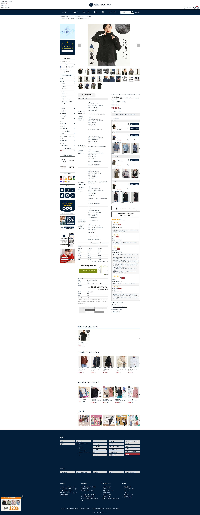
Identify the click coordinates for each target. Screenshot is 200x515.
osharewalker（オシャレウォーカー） (67, 16)
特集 (103, 12)
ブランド (77, 18)
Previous (79, 45)
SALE (62, 150)
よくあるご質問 (107, 494)
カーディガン (63, 116)
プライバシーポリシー (86, 508)
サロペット (63, 123)
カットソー (65, 88)
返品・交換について (108, 490)
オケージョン (63, 140)
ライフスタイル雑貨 (65, 148)
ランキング (86, 12)
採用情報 (109, 508)
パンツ (62, 118)
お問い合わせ (106, 496)
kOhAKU (95, 472)
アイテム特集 (113, 452)
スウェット (65, 93)
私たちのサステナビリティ (99, 508)
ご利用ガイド (88, 498)
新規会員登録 (127, 487)
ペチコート (63, 113)
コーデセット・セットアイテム (67, 137)
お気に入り (127, 492)
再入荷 (62, 81)
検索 (132, 12)
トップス (77, 16)
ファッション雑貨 (65, 131)
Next (138, 45)
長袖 (90, 16)
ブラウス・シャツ (66, 99)
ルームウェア (63, 145)
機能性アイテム (114, 455)
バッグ (62, 133)
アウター (62, 108)
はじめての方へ (107, 487)
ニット (63, 91)
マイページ (127, 490)
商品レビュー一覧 (128, 494)
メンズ (62, 143)
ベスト (63, 106)
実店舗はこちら (128, 496)
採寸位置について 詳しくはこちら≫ (100, 261)
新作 (95, 12)
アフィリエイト (116, 508)
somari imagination (82, 472)
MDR (111, 472)
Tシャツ (64, 86)
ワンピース (63, 111)
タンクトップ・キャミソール (67, 102)
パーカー (64, 96)
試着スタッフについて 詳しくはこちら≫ (99, 242)
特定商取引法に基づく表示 (73, 508)
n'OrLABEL (82, 18)
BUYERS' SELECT (131, 472)
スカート (62, 121)
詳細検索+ (137, 12)
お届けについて (107, 489)
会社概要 (63, 508)
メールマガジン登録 (129, 489)
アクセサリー (63, 128)
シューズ (62, 126)
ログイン (188, 7)
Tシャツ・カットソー (84, 16)
